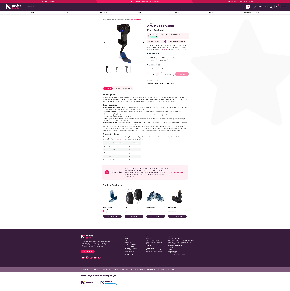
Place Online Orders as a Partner (155, 250)
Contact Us (149, 244)
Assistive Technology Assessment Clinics (179, 242)
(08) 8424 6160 (263, 6)
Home (104, 19)
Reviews (117, 88)
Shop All (33, 12)
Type (158, 65)
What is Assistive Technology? (154, 242)
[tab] (108, 88)
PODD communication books (176, 238)
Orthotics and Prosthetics (117, 19)
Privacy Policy (128, 250)
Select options (112, 216)
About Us (148, 238)
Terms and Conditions (130, 248)
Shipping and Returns (130, 244)
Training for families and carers (176, 254)
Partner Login (150, 248)
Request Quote (103, 12)
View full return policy (177, 172)
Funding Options (129, 246)
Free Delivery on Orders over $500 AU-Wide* (242, 1)
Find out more (88, 251)
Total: (283, 7)
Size (157, 53)
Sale (67, 12)
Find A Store (127, 242)
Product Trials (128, 254)
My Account (283, 6)
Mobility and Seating (173, 253)
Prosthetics (171, 249)
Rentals (177, 12)
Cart (125, 241)
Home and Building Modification (177, 244)
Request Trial (140, 12)
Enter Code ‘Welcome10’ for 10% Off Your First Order (146, 1)
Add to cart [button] (134, 216)
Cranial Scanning (172, 251)
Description (108, 88)
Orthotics (127, 19)
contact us (163, 49)
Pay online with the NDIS (153, 240)
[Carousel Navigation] (124, 43)
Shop (108, 19)
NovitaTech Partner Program (251, 12)
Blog (125, 236)
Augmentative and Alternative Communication (181, 240)
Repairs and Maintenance (175, 245)
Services (211, 12)
